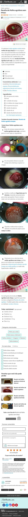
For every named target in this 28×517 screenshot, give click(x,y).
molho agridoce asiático (15, 48)
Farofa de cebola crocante (10, 369)
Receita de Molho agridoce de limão (19, 397)
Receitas (2, 6)
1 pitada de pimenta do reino (14, 113)
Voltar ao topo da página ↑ (14, 496)
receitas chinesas (13, 304)
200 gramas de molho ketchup (11, 97)
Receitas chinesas (12, 91)
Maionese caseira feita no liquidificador (13, 361)
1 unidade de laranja (11, 101)
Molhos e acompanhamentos (11, 6)
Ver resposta (4, 490)
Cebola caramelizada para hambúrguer (13, 353)
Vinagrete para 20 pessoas (10, 366)
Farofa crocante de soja (9, 363)
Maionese (22, 338)
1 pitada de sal (10, 110)
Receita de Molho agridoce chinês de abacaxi (19, 381)
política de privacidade (7, 459)
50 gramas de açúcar (12, 106)
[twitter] (7, 505)
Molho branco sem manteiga (10, 358)
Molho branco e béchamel (13, 335)
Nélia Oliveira (7, 17)
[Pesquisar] (26, 2)
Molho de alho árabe (8, 356)
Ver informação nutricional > (14, 115)
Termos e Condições (13, 513)
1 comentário (20, 15)
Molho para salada (14, 332)
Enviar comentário (20, 460)
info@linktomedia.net (8, 473)
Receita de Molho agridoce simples (13, 120)
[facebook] (3, 505)
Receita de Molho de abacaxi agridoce (20, 405)
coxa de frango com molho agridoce (14, 265)
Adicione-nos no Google (20, 44)
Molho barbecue (14, 341)
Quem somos (21, 511)
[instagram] (10, 505)
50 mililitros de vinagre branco (14, 103)
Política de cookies (17, 515)
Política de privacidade (7, 515)
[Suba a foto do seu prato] (19, 418)
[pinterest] (16, 505)
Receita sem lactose (15, 88)
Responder (11, 490)
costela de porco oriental (15, 264)
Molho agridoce (21, 6)
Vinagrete (15, 338)
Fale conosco (5, 513)
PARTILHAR (21, 3)
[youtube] (13, 505)
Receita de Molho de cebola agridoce (20, 389)
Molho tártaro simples (9, 350)
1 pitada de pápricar (11, 108)
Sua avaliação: (14, 453)
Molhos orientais (6, 338)
